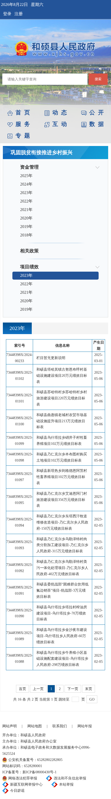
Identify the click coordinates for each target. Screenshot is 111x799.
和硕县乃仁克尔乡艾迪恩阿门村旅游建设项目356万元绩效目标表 (61, 500)
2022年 (26, 201)
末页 (88, 689)
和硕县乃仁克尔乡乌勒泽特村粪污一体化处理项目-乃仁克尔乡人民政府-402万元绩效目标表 (62, 568)
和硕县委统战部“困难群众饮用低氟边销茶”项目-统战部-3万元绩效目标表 (62, 590)
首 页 (22, 112)
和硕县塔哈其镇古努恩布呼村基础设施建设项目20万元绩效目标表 (61, 376)
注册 (18, 14)
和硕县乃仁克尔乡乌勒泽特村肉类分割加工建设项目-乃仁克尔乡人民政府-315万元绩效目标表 (62, 545)
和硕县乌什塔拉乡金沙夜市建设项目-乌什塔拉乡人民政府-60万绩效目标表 (61, 636)
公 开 (96, 112)
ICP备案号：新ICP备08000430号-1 (29, 772)
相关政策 (29, 250)
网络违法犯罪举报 (22, 778)
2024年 (26, 184)
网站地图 (34, 726)
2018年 (26, 235)
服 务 (22, 124)
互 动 (59, 124)
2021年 (26, 209)
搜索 (98, 79)
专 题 (22, 135)
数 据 (96, 124)
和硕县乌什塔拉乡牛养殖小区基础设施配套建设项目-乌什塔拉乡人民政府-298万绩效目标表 (62, 659)
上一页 (38, 689)
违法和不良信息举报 (70, 778)
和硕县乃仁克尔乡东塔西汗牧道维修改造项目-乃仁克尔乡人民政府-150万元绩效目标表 (62, 522)
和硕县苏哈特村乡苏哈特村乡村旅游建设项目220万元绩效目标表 (61, 398)
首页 (22, 689)
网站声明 (9, 726)
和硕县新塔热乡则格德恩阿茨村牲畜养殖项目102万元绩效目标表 (61, 477)
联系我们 (59, 726)
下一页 (72, 689)
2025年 (26, 175)
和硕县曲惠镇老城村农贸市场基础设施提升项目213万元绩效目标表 (61, 421)
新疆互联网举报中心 (26, 784)
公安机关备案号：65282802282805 (35, 760)
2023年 (26, 192)
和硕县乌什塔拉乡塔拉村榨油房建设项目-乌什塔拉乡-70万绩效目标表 (61, 613)
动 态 (59, 112)
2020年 (26, 218)
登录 (7, 14)
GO (91, 699)
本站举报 (66, 784)
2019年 (26, 226)
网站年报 (84, 726)
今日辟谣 (17, 791)
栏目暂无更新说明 (50, 358)
